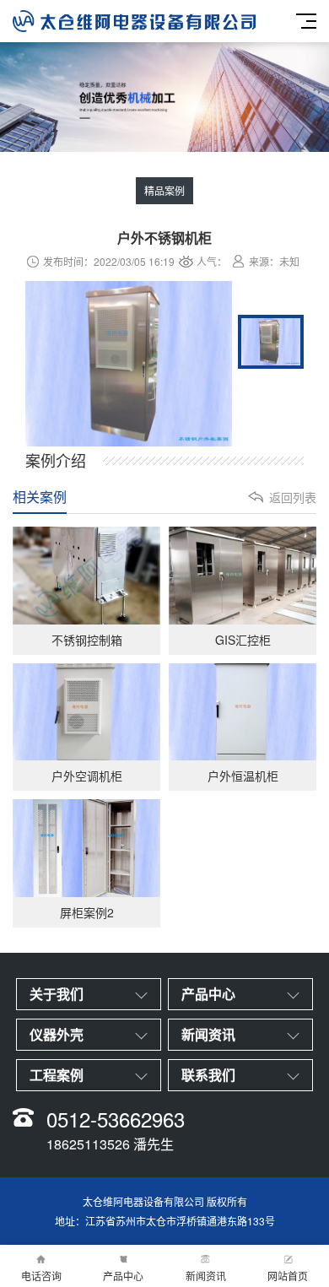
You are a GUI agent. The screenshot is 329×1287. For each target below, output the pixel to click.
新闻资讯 (206, 1275)
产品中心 (123, 1275)
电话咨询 (41, 1275)
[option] (128, 365)
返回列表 (292, 497)
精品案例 (164, 190)
